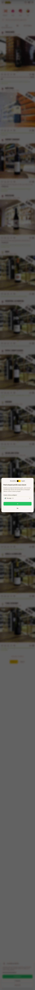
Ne (17, 508)
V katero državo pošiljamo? (10, 495)
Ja (17, 504)
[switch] (19, 481)
